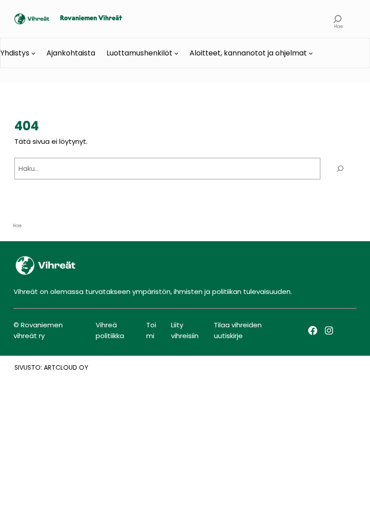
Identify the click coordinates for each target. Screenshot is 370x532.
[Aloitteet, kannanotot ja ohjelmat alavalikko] (311, 53)
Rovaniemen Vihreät (91, 18)
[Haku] (340, 168)
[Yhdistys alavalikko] (33, 53)
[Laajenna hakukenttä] (338, 19)
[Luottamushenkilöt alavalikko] (176, 53)
